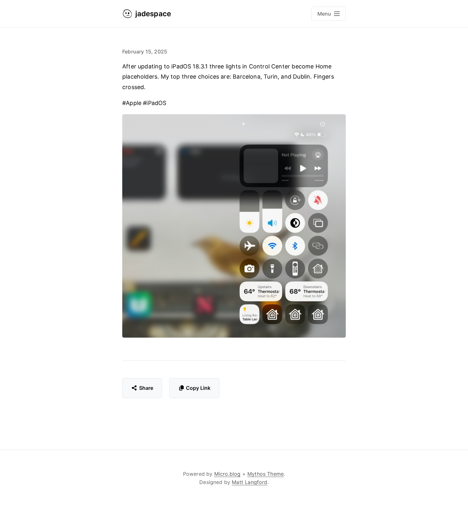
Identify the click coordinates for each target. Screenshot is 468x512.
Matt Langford (249, 482)
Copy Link (198, 388)
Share (146, 388)
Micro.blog (227, 474)
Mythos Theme (265, 474)
